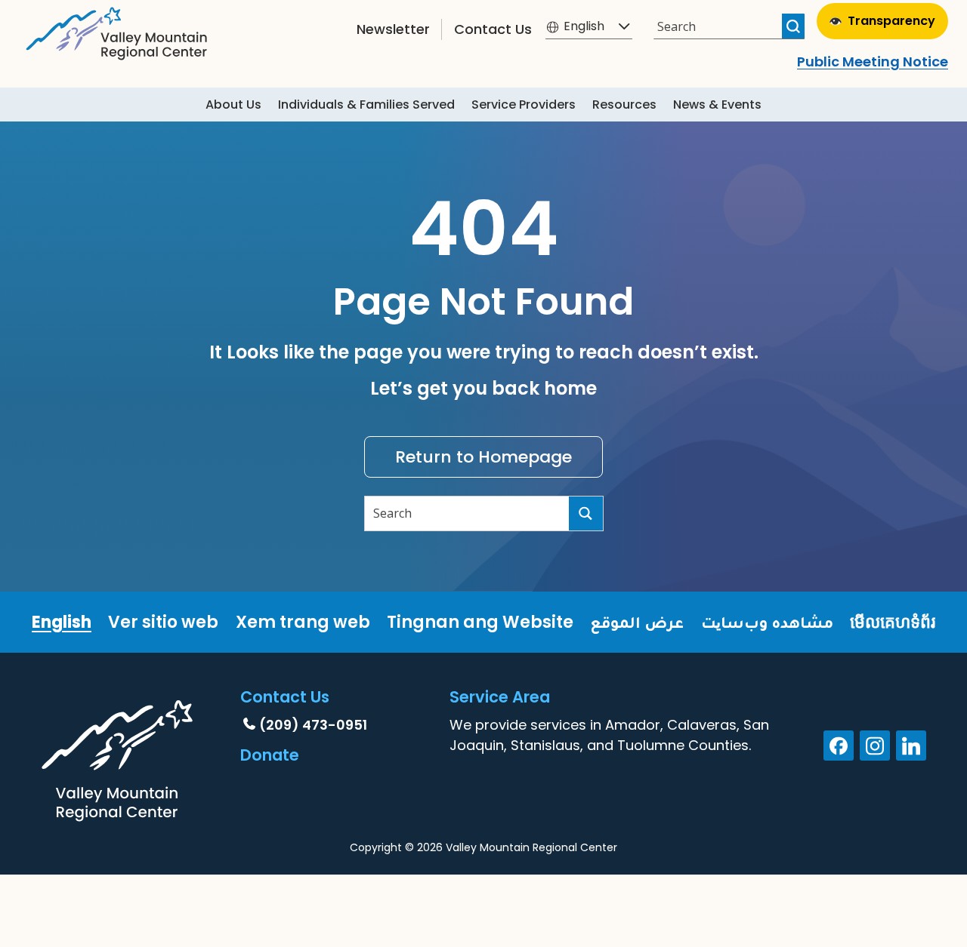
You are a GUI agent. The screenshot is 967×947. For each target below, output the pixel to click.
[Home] (117, 30)
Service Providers (523, 104)
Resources (624, 104)
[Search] (793, 26)
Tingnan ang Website (480, 622)
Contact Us (493, 29)
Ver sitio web (163, 622)
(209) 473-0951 (313, 724)
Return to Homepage (483, 457)
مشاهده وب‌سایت (767, 622)
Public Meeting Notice (872, 61)
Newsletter (393, 29)
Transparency (891, 20)
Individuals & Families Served (366, 104)
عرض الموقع (637, 622)
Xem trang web (303, 622)
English (61, 622)
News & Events (717, 104)
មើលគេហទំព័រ (892, 622)
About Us (233, 104)
